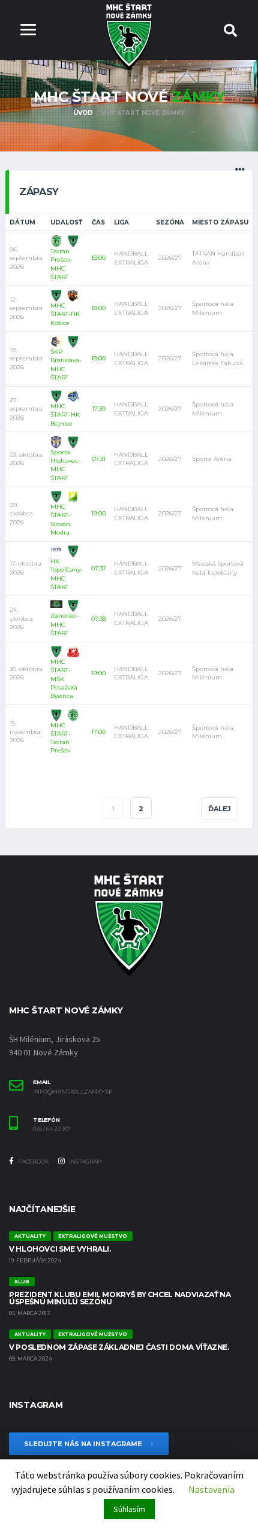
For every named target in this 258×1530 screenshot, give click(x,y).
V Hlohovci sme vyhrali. (60, 1248)
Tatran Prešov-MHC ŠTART (61, 264)
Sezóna (170, 222)
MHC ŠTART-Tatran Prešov (60, 737)
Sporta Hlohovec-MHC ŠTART (65, 465)
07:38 (98, 619)
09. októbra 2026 (21, 513)
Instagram (85, 1161)
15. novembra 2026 (25, 732)
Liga (121, 222)
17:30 (99, 408)
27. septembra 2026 (26, 408)
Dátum (22, 222)
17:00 (98, 732)
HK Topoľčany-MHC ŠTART (66, 574)
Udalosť (66, 222)
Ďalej (219, 809)
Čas (98, 222)
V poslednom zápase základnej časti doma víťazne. (119, 1347)
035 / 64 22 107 (51, 1129)
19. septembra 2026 (26, 358)
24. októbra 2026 (21, 618)
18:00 (98, 258)
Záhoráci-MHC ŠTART (64, 624)
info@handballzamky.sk (73, 1092)
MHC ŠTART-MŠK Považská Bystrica (63, 679)
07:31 (99, 459)
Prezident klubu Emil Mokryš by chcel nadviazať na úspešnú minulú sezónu (119, 1298)
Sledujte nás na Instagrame (84, 1444)
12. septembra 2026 (26, 308)
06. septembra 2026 (26, 258)
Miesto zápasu (220, 222)
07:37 (98, 568)
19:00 (98, 513)
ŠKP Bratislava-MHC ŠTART (66, 364)
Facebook (33, 1161)
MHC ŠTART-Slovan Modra (60, 519)
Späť (36, 809)
